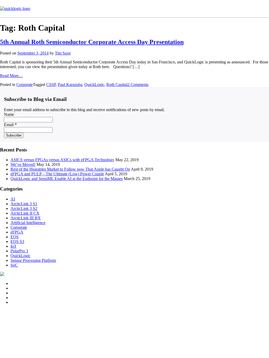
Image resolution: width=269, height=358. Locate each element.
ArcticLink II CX (25, 213)
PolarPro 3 (19, 251)
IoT (14, 246)
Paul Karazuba (70, 84)
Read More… (11, 75)
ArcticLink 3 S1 (24, 204)
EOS (15, 237)
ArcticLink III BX (26, 218)
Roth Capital (116, 84)
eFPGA (17, 232)
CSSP (51, 84)
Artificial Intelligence (28, 222)
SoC (14, 265)
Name (9, 114)
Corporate (24, 84)
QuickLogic (94, 84)
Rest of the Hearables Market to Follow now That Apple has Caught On (70, 169)
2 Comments (137, 84)
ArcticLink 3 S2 (24, 208)
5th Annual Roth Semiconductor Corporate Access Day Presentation (92, 42)
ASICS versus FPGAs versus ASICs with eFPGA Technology (62, 160)
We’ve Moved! (23, 164)
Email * (10, 124)
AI (13, 199)
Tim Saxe (63, 53)
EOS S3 (17, 241)
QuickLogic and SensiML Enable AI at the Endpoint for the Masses (67, 178)
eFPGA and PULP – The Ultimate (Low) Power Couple (57, 174)
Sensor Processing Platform (33, 260)
